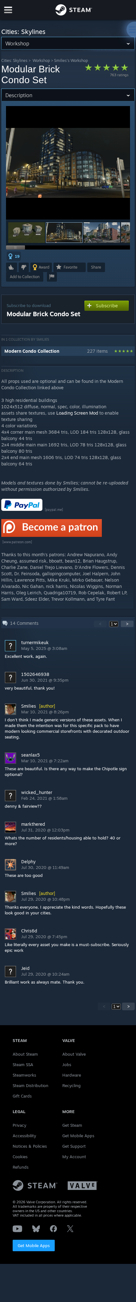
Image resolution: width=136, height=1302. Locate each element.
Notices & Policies (30, 1146)
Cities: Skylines (14, 60)
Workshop (41, 60)
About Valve (74, 1054)
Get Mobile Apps (34, 1245)
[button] (26, 232)
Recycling (71, 1085)
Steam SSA (23, 1064)
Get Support (74, 1146)
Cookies (20, 1156)
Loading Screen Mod (77, 413)
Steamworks (24, 1075)
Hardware (71, 1075)
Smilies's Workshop (71, 60)
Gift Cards (22, 1095)
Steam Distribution (30, 1085)
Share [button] (96, 267)
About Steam (25, 1054)
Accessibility (24, 1135)
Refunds (20, 1167)
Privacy (19, 1125)
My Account (74, 1156)
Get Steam (72, 1125)
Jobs (66, 1064)
